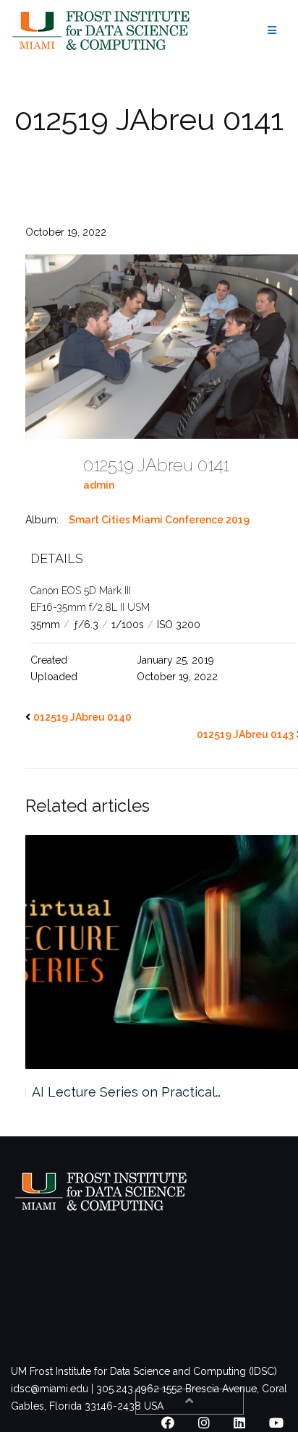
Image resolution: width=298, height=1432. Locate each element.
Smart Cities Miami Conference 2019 (159, 520)
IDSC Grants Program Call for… (123, 1091)
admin (98, 485)
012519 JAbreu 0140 (82, 717)
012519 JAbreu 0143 (245, 734)
